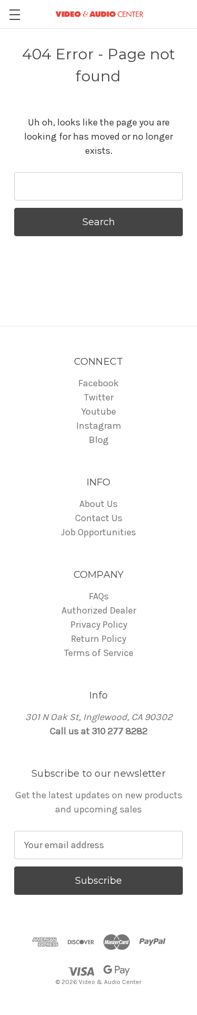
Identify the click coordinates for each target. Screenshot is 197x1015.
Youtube (98, 411)
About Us (98, 504)
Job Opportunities (98, 532)
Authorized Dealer (98, 610)
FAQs (99, 596)
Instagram (98, 425)
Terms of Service (98, 653)
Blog (99, 440)
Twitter (98, 397)
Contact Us (98, 518)
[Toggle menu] (14, 14)
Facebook (98, 383)
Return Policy (98, 638)
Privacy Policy (98, 624)
